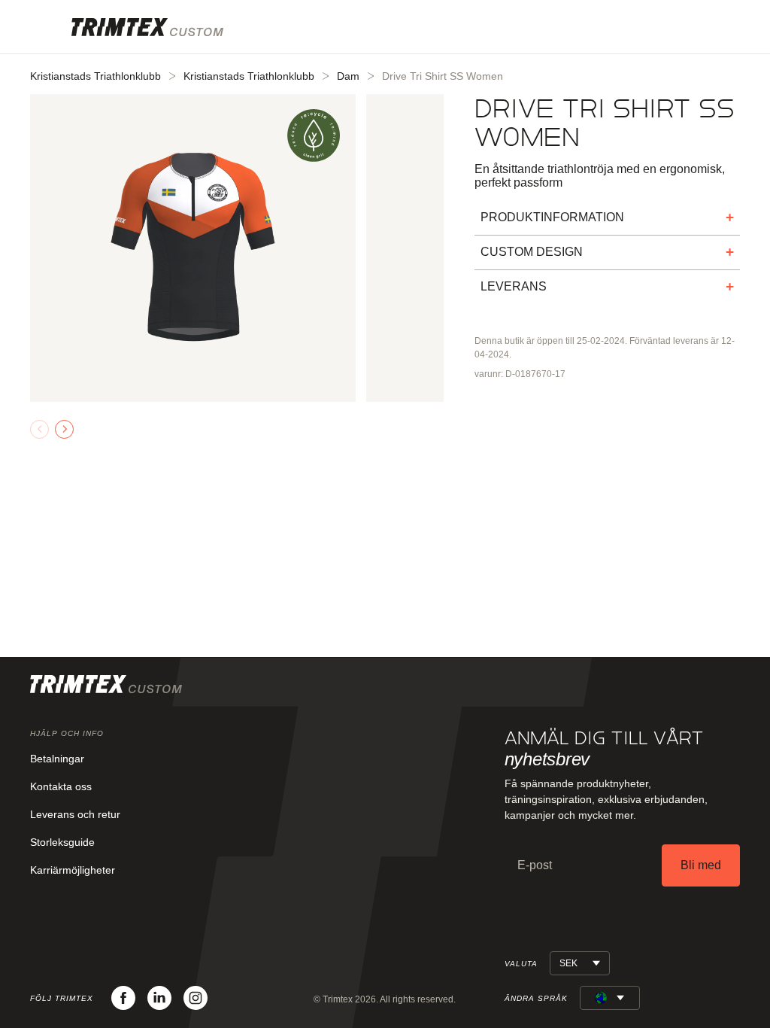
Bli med (701, 865)
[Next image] (64, 429)
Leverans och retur (75, 814)
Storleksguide (62, 842)
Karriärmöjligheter (72, 870)
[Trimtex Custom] (147, 27)
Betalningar (57, 759)
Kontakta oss (61, 786)
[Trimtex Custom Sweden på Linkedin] (159, 998)
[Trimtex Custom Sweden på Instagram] (195, 998)
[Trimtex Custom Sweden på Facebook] (123, 998)
